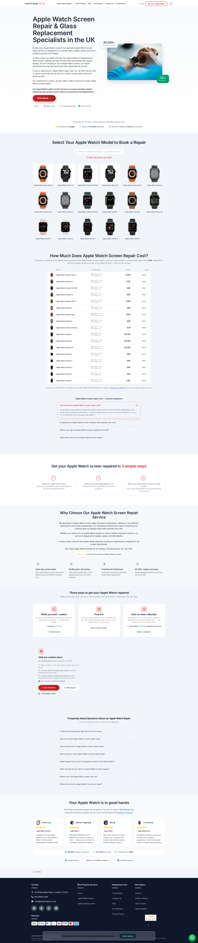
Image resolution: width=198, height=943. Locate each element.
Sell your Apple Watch (156, 4)
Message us (71, 688)
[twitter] (41, 908)
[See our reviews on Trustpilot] (141, 4)
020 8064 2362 (49, 693)
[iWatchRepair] (35, 3)
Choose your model (117, 388)
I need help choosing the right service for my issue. (81, 731)
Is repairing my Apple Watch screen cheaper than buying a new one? (88, 422)
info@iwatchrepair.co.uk (45, 901)
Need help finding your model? (100, 157)
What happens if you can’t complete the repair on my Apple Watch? (87, 761)
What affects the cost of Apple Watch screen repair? (81, 437)
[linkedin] (56, 908)
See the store (55, 632)
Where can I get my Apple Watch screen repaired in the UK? (84, 430)
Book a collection (144, 632)
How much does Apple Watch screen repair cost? (80, 405)
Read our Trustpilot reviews (97, 860)
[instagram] (49, 908)
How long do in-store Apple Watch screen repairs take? (82, 754)
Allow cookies (127, 936)
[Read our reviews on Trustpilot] (36, 106)
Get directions (50, 688)
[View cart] (171, 3)
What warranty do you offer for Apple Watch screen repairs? (84, 769)
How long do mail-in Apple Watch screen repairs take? (82, 746)
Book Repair (42, 98)
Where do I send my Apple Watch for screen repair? (81, 784)
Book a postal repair (99, 628)
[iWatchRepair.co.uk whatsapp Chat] (192, 937)
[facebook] (34, 908)
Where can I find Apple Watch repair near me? (79, 776)
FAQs (113, 722)
